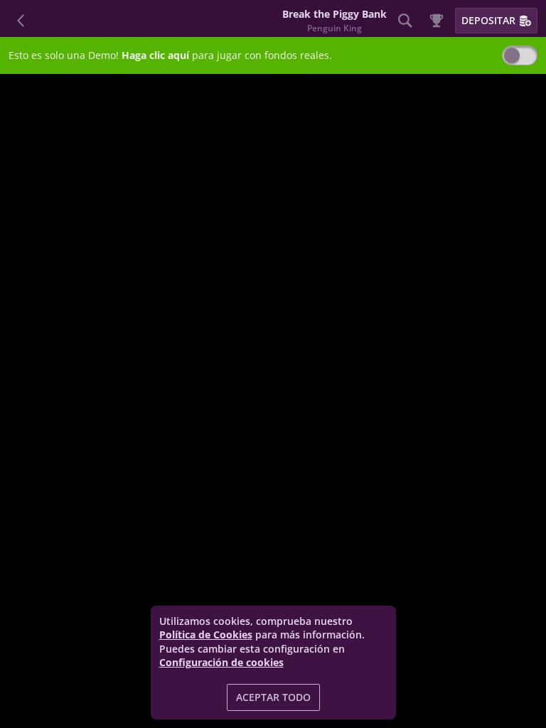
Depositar (488, 20)
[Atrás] (21, 20)
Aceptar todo (273, 697)
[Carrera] (436, 20)
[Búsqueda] (405, 20)
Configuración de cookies (221, 662)
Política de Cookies (205, 634)
